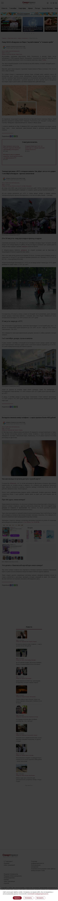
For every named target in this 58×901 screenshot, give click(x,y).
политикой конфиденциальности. (38, 894)
